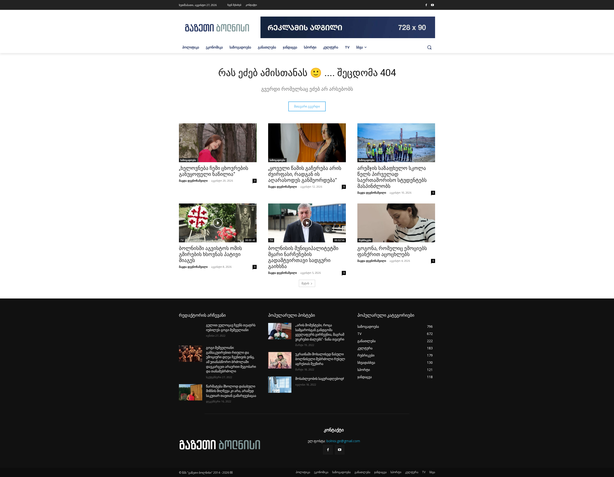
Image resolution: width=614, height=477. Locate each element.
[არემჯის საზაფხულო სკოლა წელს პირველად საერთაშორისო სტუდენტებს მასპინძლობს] (396, 142)
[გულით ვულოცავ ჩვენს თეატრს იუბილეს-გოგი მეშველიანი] (190, 331)
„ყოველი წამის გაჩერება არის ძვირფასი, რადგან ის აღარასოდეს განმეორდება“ (304, 174)
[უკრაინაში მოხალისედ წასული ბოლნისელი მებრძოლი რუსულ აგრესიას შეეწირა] (279, 360)
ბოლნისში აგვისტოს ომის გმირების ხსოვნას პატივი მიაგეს (210, 254)
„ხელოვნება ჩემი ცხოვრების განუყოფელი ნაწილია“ (213, 171)
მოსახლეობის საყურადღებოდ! (319, 379)
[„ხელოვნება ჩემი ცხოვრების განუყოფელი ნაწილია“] (218, 142)
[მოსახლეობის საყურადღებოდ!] (279, 384)
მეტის (305, 283)
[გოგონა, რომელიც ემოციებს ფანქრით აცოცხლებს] (396, 222)
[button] (429, 47)
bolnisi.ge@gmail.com (343, 441)
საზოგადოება (188, 160)
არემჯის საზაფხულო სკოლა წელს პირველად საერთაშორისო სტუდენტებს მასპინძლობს (392, 177)
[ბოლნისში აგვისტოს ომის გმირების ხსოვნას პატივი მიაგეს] (218, 222)
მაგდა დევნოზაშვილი (193, 180)
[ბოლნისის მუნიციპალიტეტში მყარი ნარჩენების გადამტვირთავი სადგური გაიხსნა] (307, 222)
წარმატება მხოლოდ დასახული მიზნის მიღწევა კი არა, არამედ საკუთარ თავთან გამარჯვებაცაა (231, 391)
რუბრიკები (365, 240)
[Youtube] (432, 5)
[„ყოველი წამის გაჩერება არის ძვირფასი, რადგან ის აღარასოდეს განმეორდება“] (307, 142)
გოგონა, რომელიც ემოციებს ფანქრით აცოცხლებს (392, 251)
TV (181, 240)
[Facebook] (426, 5)
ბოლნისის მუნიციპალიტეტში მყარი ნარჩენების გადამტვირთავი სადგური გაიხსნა (303, 257)
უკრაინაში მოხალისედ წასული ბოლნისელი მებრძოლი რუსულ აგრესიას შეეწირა (320, 358)
